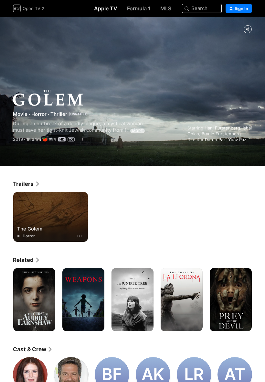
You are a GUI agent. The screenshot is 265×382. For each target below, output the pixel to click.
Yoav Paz (237, 139)
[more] (79, 236)
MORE (137, 131)
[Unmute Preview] (247, 30)
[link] (26, 183)
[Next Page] (258, 299)
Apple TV (105, 8)
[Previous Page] (6, 299)
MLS (165, 8)
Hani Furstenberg (222, 127)
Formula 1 (139, 8)
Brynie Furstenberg (221, 133)
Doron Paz (215, 139)
